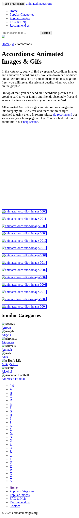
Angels (6, 335)
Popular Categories (22, 14)
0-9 (12, 385)
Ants (5, 357)
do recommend (62, 114)
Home (14, 11)
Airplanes (8, 342)
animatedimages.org (39, 3)
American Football (14, 378)
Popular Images (20, 18)
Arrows (6, 327)
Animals (7, 349)
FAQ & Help (18, 22)
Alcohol (7, 371)
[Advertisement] (39, 166)
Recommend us (20, 25)
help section (30, 122)
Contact (15, 506)
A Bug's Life (10, 364)
